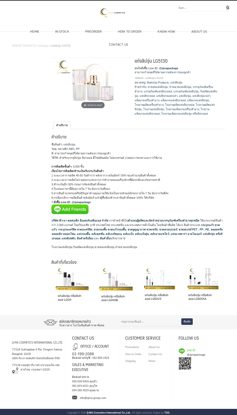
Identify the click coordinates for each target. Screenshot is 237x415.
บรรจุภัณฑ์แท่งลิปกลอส (158, 91)
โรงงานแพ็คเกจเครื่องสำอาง (182, 109)
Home (34, 31)
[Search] (228, 7)
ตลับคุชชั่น (97, 233)
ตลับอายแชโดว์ (159, 233)
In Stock (62, 31)
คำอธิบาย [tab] (62, 125)
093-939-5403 (80, 381)
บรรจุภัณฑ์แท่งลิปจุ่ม (186, 91)
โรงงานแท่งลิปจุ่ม (153, 109)
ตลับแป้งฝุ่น (141, 233)
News (152, 360)
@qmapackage (168, 68)
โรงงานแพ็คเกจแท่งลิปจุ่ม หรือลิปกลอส (184, 113)
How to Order (129, 31)
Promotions (132, 347)
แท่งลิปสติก (68, 238)
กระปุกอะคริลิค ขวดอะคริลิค (74, 229)
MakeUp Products (23, 45)
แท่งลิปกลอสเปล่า (166, 95)
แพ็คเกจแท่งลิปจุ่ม (198, 100)
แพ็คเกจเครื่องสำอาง (147, 100)
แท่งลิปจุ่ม (43, 45)
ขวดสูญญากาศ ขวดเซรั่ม (142, 229)
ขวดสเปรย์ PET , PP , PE (193, 229)
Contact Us (118, 44)
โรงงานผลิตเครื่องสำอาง (149, 104)
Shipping (130, 360)
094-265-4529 (80, 390)
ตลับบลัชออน (113, 233)
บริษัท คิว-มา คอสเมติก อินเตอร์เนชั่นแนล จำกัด (80, 220)
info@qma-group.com (93, 397)
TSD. (167, 412)
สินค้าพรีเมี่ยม (85, 238)
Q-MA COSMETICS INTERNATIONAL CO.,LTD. (37, 342)
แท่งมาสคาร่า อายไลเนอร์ (185, 233)
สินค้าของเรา (22, 40)
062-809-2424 (100, 357)
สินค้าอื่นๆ (105, 238)
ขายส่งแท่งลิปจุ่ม (158, 86)
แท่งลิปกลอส (147, 95)
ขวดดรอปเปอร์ (167, 229)
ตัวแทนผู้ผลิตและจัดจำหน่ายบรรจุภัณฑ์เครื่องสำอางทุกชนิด (163, 220)
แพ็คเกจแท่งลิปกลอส (173, 100)
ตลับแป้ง (127, 233)
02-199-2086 (83, 353)
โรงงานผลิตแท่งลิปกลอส (179, 104)
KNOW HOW (166, 31)
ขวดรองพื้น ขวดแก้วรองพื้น (109, 229)
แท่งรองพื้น (83, 233)
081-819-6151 (80, 385)
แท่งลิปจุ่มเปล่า (201, 95)
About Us (199, 31)
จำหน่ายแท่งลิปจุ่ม (180, 86)
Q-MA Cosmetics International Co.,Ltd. (109, 412)
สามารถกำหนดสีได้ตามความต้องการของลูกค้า (163, 72)
